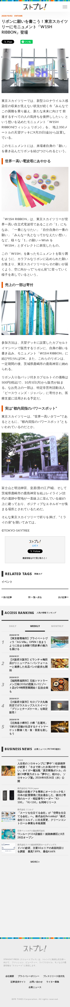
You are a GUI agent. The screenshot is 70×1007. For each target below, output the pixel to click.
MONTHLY (57, 626)
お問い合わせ (36, 982)
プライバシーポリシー (28, 976)
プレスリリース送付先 (54, 976)
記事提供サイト (18, 982)
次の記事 (62, 597)
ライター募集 (52, 982)
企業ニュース (35, 987)
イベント (7, 582)
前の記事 (7, 597)
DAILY (12, 626)
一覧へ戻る (36, 597)
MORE (34, 861)
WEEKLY (35, 626)
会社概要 (9, 976)
